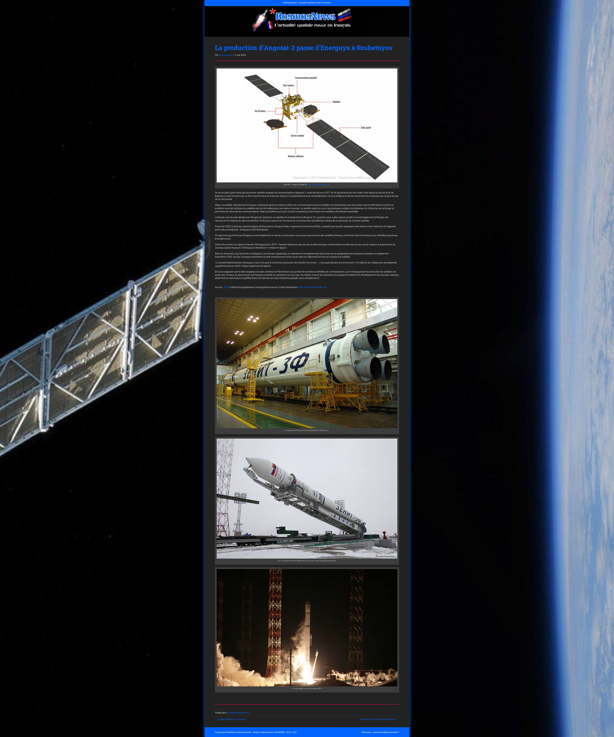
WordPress (231, 732)
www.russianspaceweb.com (318, 185)
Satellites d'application (238, 712)
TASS (226, 287)
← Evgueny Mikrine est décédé (230, 719)
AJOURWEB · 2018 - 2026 (285, 732)
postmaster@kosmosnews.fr (386, 732)
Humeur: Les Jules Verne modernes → (379, 719)
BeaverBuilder (245, 732)
